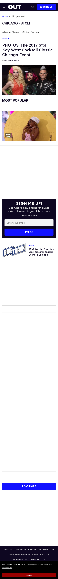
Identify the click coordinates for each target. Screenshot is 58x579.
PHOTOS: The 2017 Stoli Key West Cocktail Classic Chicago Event (27, 50)
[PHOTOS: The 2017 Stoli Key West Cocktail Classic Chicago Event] (29, 79)
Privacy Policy (42, 564)
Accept (29, 575)
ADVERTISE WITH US (19, 554)
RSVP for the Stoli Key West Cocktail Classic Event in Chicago (41, 252)
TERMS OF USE (20, 559)
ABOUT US (21, 549)
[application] (29, 126)
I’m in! (29, 232)
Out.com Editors (13, 60)
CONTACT (9, 549)
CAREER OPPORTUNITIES (41, 549)
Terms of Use (7, 568)
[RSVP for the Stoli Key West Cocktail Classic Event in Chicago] (14, 250)
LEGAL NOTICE (37, 559)
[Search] (32, 7)
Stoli (5, 38)
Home (5, 16)
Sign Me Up (46, 7)
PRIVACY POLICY (40, 554)
